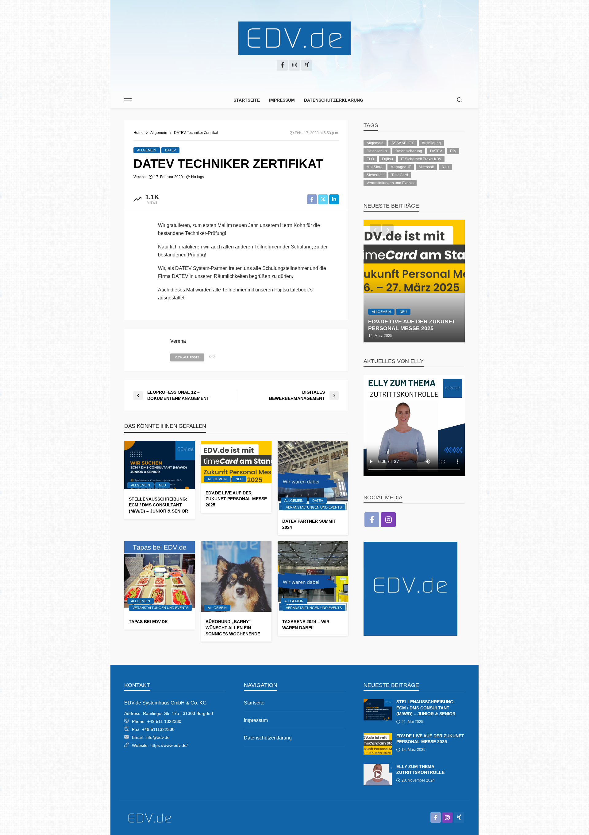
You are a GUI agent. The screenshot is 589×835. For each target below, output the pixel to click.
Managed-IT (401, 167)
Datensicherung (408, 151)
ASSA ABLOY (402, 143)
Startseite (246, 100)
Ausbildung (431, 143)
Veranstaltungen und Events (314, 507)
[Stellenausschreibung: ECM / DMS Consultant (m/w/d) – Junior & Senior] (159, 465)
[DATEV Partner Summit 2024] (313, 476)
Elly (453, 151)
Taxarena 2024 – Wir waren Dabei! (305, 624)
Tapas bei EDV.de (148, 621)
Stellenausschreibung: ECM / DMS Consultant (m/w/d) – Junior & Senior (158, 505)
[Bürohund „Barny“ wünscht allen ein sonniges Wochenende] (236, 576)
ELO (370, 159)
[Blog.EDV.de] (294, 38)
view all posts (187, 357)
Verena (139, 177)
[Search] (459, 100)
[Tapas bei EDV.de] (159, 576)
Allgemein (146, 150)
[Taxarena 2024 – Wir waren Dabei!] (313, 576)
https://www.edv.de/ (169, 745)
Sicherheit (375, 175)
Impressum (282, 100)
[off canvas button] (128, 100)
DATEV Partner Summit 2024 (309, 524)
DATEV (170, 150)
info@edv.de (157, 737)
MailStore (375, 167)
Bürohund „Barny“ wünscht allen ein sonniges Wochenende (233, 627)
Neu (162, 485)
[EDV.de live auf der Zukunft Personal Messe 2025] (236, 462)
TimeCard (399, 175)
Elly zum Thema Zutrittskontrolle (420, 769)
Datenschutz (377, 151)
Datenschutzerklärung (333, 100)
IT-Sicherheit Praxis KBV (421, 159)
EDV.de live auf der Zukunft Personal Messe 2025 (236, 498)
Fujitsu (387, 159)
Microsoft (426, 167)
